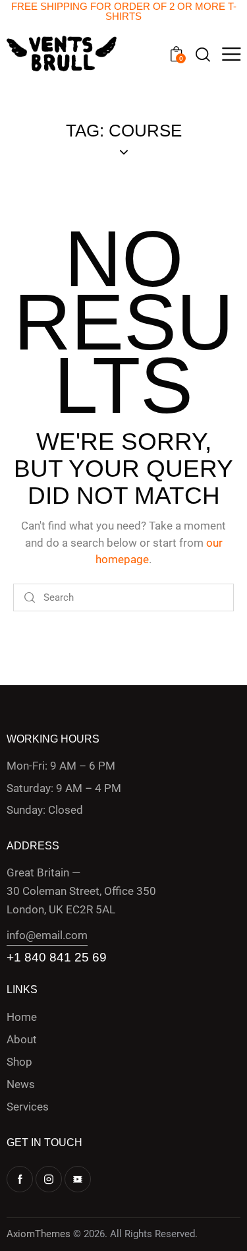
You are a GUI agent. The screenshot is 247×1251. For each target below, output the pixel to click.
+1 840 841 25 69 (57, 957)
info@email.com (47, 935)
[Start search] (30, 598)
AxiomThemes (38, 1234)
